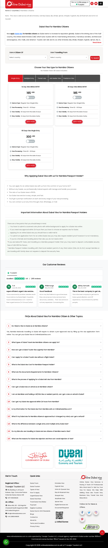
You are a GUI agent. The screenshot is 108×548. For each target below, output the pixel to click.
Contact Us (34, 517)
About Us (33, 520)
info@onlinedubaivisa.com (16, 513)
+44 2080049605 (13, 517)
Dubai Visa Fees (35, 499)
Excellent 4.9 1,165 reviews (24, 278)
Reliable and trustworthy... (82, 291)
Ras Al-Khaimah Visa (62, 492)
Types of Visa (34, 490)
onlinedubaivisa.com (49, 545)
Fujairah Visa (59, 486)
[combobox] (27, 57)
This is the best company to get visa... (54, 291)
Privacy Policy (34, 526)
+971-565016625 (12, 498)
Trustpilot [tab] (13, 273)
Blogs (32, 514)
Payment (33, 505)
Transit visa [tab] (42, 78)
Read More (97, 42)
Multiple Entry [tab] (29, 78)
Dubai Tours (34, 483)
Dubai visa (18, 34)
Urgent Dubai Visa (36, 496)
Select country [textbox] (14, 57)
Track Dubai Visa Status (38, 502)
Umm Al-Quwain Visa (62, 489)
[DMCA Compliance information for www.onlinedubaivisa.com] (91, 527)
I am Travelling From (58, 52)
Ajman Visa (59, 502)
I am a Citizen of (16, 52)
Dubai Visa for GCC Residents (40, 511)
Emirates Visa (59, 483)
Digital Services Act (61, 505)
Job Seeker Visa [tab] (55, 78)
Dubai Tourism (35, 486)
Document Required (62, 508)
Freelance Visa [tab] (68, 78)
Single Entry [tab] (15, 78)
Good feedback (13, 291)
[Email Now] (96, 3)
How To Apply (34, 493)
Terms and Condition (37, 523)
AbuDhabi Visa (60, 499)
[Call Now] (92, 3)
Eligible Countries (36, 508)
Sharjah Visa (59, 495)
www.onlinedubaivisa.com (16, 536)
